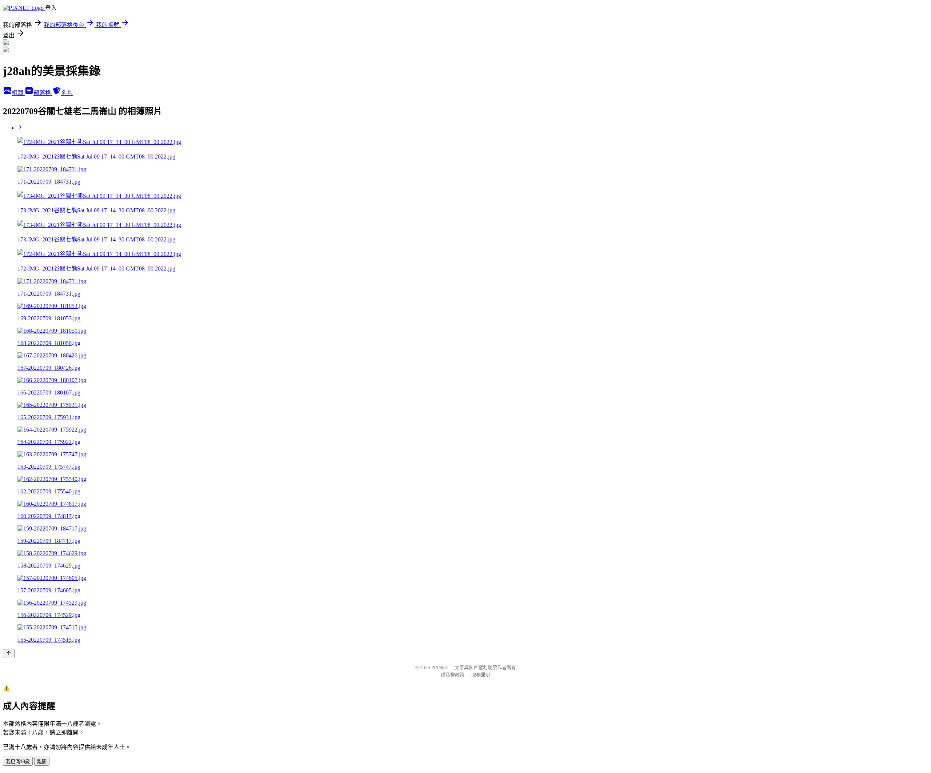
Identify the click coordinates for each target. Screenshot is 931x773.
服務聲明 (480, 674)
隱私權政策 (452, 674)
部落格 (42, 93)
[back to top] (9, 653)
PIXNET (439, 667)
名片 (67, 93)
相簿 (18, 93)
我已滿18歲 (18, 761)
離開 (42, 761)
